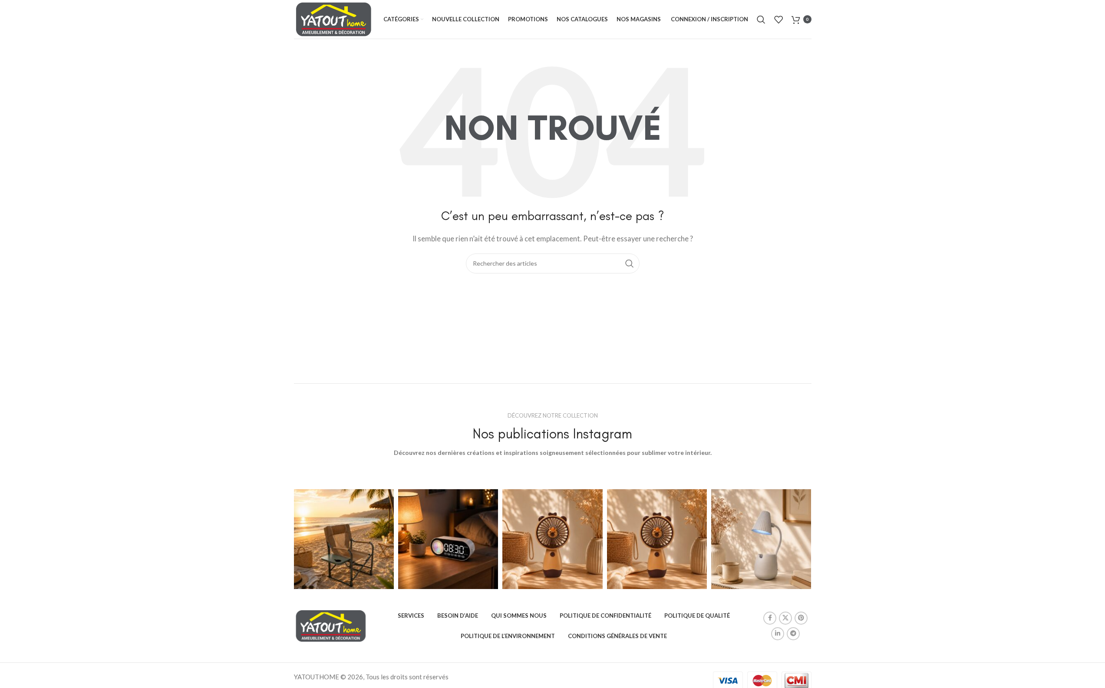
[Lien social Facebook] (769, 618)
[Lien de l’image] (331, 625)
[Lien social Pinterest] (801, 618)
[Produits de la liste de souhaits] (778, 19)
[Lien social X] (785, 618)
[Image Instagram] (344, 539)
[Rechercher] (761, 19)
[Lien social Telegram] (793, 633)
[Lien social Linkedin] (777, 633)
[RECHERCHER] (630, 263)
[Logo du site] (334, 18)
